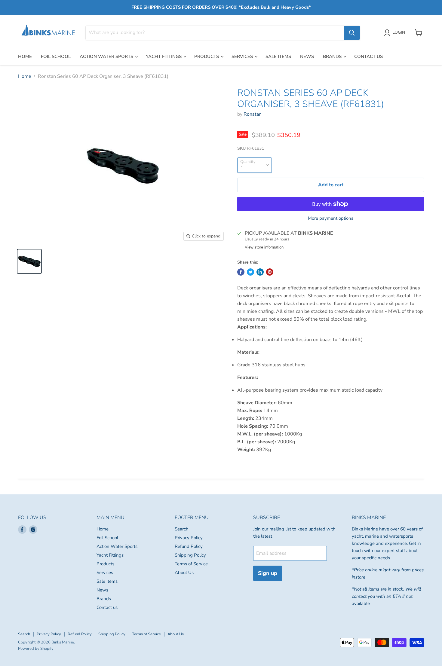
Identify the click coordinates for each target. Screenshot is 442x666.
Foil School (56, 56)
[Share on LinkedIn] (260, 272)
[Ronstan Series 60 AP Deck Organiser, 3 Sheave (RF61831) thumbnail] (29, 261)
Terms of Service (191, 564)
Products (207, 56)
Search (182, 529)
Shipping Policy (190, 555)
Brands (333, 56)
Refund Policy (189, 546)
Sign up (267, 573)
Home (25, 56)
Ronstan (253, 114)
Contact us (368, 56)
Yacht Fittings (164, 56)
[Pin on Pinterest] (269, 272)
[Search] (352, 33)
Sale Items (278, 56)
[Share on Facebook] (240, 272)
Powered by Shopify (36, 648)
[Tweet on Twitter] (250, 272)
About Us (184, 573)
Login (398, 32)
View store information (264, 247)
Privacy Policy (189, 538)
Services (243, 56)
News (307, 56)
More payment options (330, 218)
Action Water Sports (107, 56)
